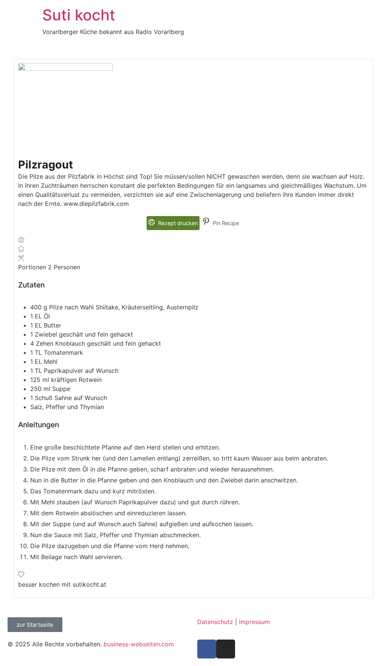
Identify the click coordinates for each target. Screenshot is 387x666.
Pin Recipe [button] (225, 223)
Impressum (254, 622)
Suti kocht (78, 15)
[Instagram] (225, 649)
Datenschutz (215, 622)
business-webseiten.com (139, 644)
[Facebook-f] (206, 649)
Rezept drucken (177, 223)
